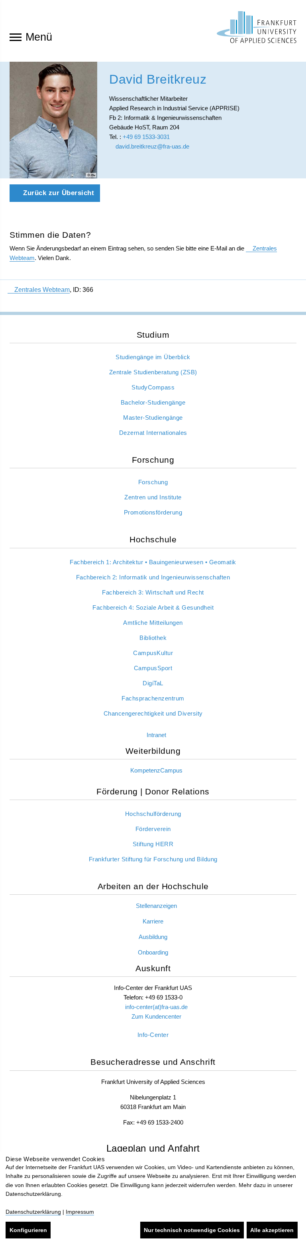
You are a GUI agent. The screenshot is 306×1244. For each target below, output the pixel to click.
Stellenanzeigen (156, 905)
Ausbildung (153, 936)
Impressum (80, 1212)
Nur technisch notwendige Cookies (192, 1230)
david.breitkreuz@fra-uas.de (151, 146)
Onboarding (153, 952)
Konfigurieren (28, 1230)
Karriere (153, 921)
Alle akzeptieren (272, 1230)
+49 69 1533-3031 (146, 136)
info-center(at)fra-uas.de (156, 1006)
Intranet (156, 735)
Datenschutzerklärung (33, 1212)
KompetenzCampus (156, 770)
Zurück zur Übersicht (57, 193)
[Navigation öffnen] (16, 37)
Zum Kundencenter (156, 1016)
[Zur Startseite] (256, 27)
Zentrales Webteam (42, 289)
